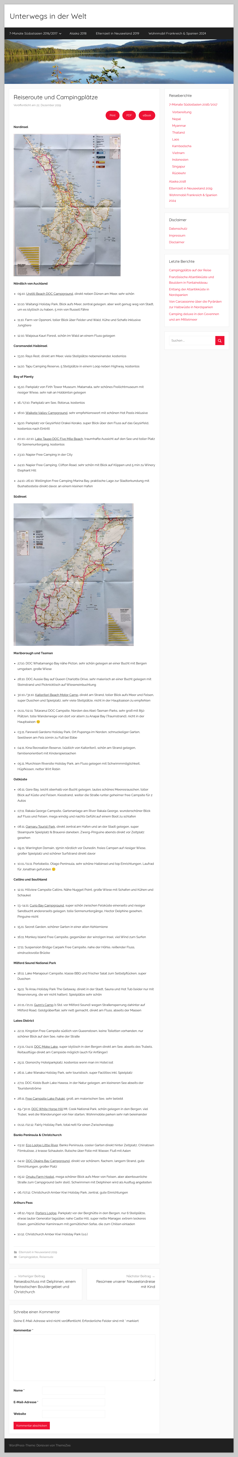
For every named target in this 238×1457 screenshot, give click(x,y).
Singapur (178, 166)
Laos (175, 139)
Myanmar (179, 125)
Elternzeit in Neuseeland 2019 (117, 33)
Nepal (176, 119)
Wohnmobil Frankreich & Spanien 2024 (177, 33)
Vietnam (178, 153)
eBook (147, 115)
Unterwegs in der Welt (48, 16)
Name (19, 1390)
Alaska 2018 (78, 33)
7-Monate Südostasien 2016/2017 (33, 33)
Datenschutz (178, 228)
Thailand (178, 132)
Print (112, 115)
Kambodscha (181, 146)
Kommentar (23, 1330)
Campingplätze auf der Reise (190, 270)
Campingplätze (28, 1257)
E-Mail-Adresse (26, 1402)
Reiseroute (46, 1257)
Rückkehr (179, 173)
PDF (129, 115)
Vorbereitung (182, 112)
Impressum (177, 235)
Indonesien (180, 159)
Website (20, 1414)
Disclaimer (176, 242)
